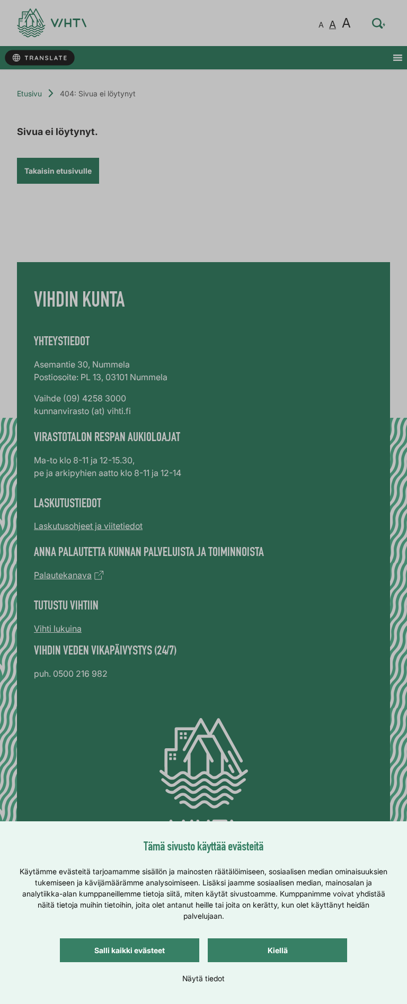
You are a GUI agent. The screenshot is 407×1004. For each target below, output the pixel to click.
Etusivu (29, 93)
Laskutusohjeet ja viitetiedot (88, 526)
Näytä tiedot (203, 978)
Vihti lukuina (58, 628)
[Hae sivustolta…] (379, 23)
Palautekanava (63, 575)
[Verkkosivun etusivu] (51, 23)
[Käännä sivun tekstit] (39, 58)
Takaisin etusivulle (58, 170)
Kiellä (278, 950)
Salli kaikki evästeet (129, 950)
